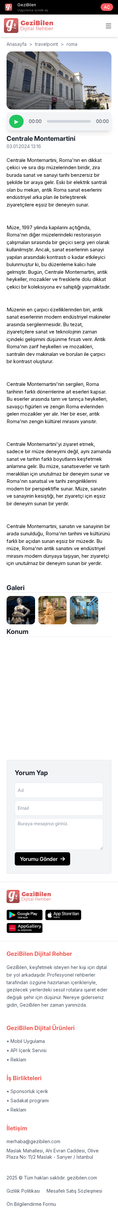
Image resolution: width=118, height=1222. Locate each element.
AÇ (107, 7)
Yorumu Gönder (39, 859)
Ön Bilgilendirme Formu (31, 1204)
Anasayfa (17, 44)
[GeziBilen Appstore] (63, 915)
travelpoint (46, 44)
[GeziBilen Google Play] (25, 915)
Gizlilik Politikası (23, 1191)
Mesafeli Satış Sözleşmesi (74, 1191)
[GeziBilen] (28, 25)
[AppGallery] (25, 928)
